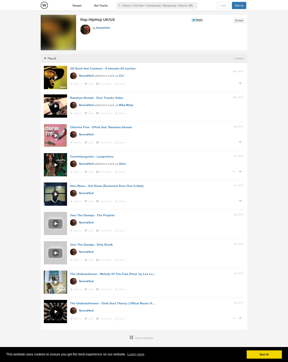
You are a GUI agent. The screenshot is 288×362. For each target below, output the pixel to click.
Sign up (239, 5)
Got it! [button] (264, 354)
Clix (121, 75)
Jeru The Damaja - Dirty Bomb (91, 244)
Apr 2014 (238, 156)
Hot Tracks (101, 5)
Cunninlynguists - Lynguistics (92, 156)
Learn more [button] (135, 354)
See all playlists (144, 338)
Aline (122, 163)
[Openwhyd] (44, 5)
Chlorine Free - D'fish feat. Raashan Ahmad (101, 127)
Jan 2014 (238, 273)
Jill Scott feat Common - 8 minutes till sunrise (103, 68)
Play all (52, 58)
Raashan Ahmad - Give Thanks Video (96, 97)
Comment (106, 84)
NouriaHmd (103, 27)
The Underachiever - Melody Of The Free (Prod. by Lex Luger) (114, 274)
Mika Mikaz (126, 105)
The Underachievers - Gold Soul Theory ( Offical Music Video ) (115, 303)
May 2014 (238, 71)
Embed (239, 20)
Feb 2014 (238, 214)
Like (90, 84)
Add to (77, 84)
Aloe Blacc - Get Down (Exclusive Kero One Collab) (107, 186)
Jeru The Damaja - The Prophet (92, 215)
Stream (77, 5)
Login (223, 5)
